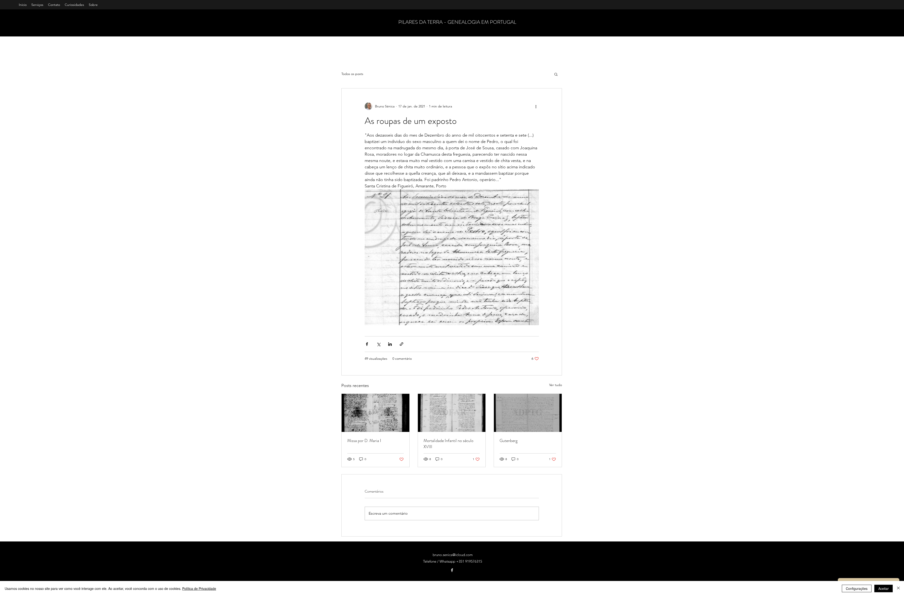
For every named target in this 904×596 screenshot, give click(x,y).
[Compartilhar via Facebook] (367, 344)
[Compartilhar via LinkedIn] (390, 344)
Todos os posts (352, 74)
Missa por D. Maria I (364, 441)
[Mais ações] (536, 106)
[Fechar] (898, 588)
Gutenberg (508, 441)
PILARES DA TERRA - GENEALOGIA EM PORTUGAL (457, 22)
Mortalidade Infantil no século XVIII (448, 444)
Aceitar (883, 588)
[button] (556, 74)
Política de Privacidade (199, 588)
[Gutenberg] (528, 413)
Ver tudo (555, 385)
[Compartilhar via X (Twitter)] (378, 344)
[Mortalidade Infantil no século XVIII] (452, 413)
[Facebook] (452, 570)
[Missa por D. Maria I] (375, 413)
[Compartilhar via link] (401, 344)
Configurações (857, 588)
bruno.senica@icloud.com (453, 555)
